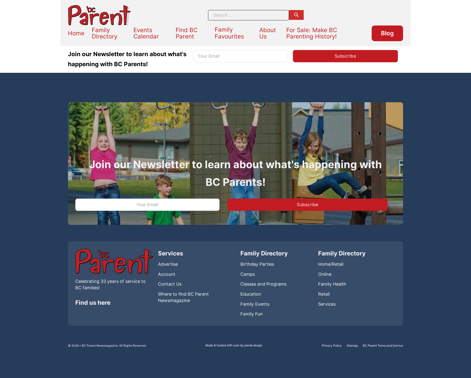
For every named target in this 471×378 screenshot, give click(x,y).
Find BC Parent (186, 33)
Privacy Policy (332, 345)
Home (76, 33)
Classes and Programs (263, 284)
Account (166, 274)
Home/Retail (330, 264)
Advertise (168, 264)
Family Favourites (229, 33)
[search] (296, 15)
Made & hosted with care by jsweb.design (233, 345)
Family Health (332, 284)
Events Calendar (146, 33)
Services (327, 304)
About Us (267, 33)
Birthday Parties (257, 264)
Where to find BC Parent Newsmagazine (183, 297)
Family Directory (104, 33)
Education (250, 294)
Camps (247, 274)
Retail (324, 294)
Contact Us (170, 284)
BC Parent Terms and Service (383, 345)
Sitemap (352, 345)
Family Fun (251, 313)
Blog (387, 33)
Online (324, 274)
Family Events (254, 304)
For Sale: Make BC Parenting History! (311, 33)
